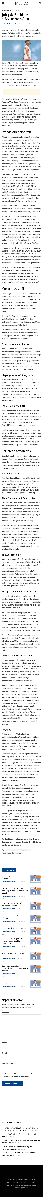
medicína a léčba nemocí (12, 853)
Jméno (5, 1042)
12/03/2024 (22, 921)
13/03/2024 (22, 908)
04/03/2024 (22, 931)
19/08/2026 (34, 1130)
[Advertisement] (21, 92)
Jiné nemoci (18, 10)
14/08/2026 (17, 1155)
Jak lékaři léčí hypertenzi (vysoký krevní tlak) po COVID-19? (12, 940)
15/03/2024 (22, 896)
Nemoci (9, 10)
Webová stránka (8, 1063)
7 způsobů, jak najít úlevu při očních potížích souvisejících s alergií (15, 890)
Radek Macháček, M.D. (12, 24)
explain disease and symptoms (18, 850)
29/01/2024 (22, 973)
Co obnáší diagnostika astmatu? (15, 928)
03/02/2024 (22, 958)
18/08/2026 (13, 1136)
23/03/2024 (22, 881)
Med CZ (21, 3)
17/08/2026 (22, 1149)
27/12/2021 (27, 24)
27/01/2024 (22, 986)
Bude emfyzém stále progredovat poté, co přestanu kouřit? (15, 968)
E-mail (5, 1053)
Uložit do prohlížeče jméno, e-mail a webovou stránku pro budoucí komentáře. (22, 1075)
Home (4, 10)
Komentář (6, 1012)
